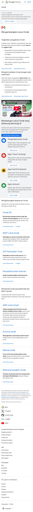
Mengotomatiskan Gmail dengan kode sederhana (16, 73)
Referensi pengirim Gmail (14, 370)
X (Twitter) (4, 470)
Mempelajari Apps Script (21, 96)
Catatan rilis (4, 437)
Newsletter (4, 468)
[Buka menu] (2, 2)
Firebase (3, 489)
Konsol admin (5, 450)
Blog (2, 465)
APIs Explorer (4, 458)
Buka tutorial (13, 150)
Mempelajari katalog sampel (11, 135)
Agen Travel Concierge (17, 154)
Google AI (3, 494)
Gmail (3, 7)
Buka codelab (14, 180)
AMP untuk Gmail (11, 305)
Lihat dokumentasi (6, 68)
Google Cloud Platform (7, 492)
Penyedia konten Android (14, 271)
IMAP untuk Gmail (11, 233)
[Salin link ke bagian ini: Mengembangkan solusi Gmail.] (3, 35)
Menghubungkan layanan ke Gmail (14, 201)
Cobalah (17, 226)
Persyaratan (4, 504)
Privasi (11, 504)
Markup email (9, 350)
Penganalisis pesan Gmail (17, 139)
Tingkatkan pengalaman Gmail (13, 40)
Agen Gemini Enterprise (17, 169)
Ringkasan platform (6, 432)
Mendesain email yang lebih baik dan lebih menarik (15, 290)
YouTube (3, 473)
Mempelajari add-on (20, 68)
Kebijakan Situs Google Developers (10, 397)
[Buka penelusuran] (25, 2)
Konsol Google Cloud (6, 455)
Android (3, 484)
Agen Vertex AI (13, 184)
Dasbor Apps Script (6, 452)
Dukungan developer (6, 440)
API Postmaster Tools (12, 251)
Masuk (29, 2)
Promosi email (9, 331)
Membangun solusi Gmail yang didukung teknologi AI (15, 122)
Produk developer (6, 435)
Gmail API (7, 212)
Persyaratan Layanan (7, 443)
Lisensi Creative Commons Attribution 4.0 (18, 392)
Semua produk (5, 497)
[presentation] (16, 33)
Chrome (3, 486)
